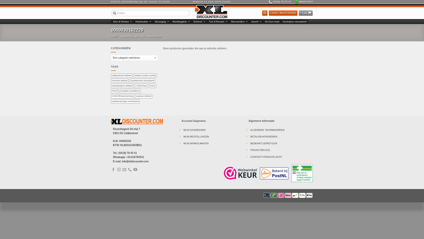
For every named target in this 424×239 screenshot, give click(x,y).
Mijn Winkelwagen (196, 143)
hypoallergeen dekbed (122, 86)
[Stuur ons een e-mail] (124, 170)
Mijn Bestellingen (196, 136)
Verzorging (160, 21)
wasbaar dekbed (143, 96)
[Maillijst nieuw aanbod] (264, 13)
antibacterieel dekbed (122, 75)
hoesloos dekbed (120, 81)
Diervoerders (238, 21)
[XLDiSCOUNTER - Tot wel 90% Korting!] (212, 12)
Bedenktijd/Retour (263, 143)
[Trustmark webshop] (240, 172)
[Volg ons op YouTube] (135, 170)
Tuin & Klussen (216, 21)
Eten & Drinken (121, 21)
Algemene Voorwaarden (267, 130)
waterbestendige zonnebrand (125, 101)
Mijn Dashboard (195, 130)
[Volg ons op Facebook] (113, 170)
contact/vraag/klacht (266, 157)
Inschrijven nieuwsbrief (295, 21)
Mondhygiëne (180, 21)
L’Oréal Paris (141, 86)
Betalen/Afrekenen (263, 136)
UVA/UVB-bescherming (122, 96)
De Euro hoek (272, 21)
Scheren (197, 21)
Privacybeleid (260, 150)
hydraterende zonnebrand (142, 81)
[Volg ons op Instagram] (119, 170)
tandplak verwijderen (130, 91)
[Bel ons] (130, 170)
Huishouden (141, 21)
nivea (152, 86)
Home (114, 37)
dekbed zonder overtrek (145, 75)
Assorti (254, 21)
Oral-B (115, 91)
